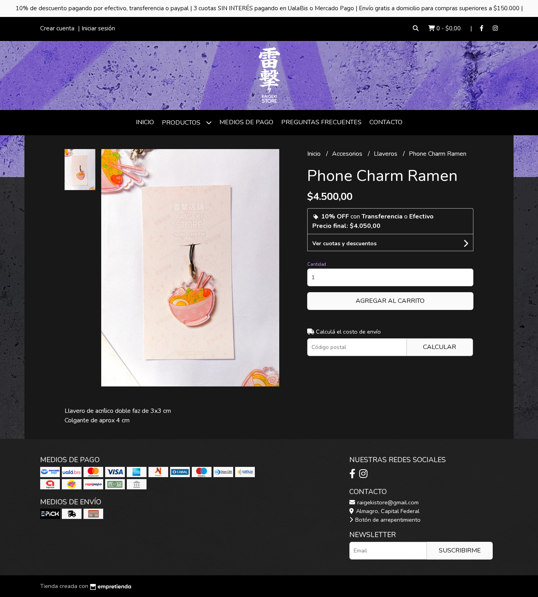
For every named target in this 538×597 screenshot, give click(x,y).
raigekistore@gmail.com (387, 502)
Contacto (386, 122)
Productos (182, 122)
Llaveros (386, 153)
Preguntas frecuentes (321, 122)
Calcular (439, 347)
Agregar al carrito (390, 301)
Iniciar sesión (98, 28)
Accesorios (348, 153)
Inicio (145, 122)
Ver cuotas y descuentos (344, 243)
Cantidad (316, 264)
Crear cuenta (57, 28)
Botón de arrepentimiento (387, 520)
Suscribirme (460, 550)
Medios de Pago (246, 122)
